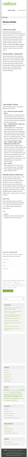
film (4, 392)
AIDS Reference (7, 411)
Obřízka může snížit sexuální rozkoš (12, 318)
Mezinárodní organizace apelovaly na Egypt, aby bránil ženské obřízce (12, 315)
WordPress (19, 455)
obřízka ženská (11, 396)
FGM (22, 390)
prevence (6, 398)
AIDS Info (6, 409)
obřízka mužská (16, 394)
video (21, 398)
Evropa (19, 390)
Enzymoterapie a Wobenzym (10, 433)
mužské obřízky (15, 35)
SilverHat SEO (22, 453)
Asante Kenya (13, 390)
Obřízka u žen (7, 376)
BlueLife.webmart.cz (8, 428)
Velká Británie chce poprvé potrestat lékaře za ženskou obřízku (12, 308)
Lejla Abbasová (13, 392)
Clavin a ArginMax (8, 415)
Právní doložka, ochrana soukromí (14, 452)
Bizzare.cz (6, 426)
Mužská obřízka (11, 10)
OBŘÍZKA (9, 4)
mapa (19, 392)
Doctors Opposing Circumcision (11, 444)
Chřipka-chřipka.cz (8, 431)
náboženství (7, 394)
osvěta (20, 396)
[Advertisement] (14, 87)
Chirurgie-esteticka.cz (9, 413)
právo (10, 398)
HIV (5, 392)
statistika (15, 398)
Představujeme (7, 381)
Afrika (6, 389)
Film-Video (6, 372)
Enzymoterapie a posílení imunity (11, 417)
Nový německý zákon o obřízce (11, 320)
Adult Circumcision (8, 441)
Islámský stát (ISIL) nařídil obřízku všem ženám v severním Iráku (13, 312)
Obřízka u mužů (7, 374)
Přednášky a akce (8, 379)
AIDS (10, 390)
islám (8, 392)
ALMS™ (12, 453)
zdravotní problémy (11, 400)
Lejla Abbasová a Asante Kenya (11, 326)
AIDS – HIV (6, 370)
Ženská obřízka (21, 10)
